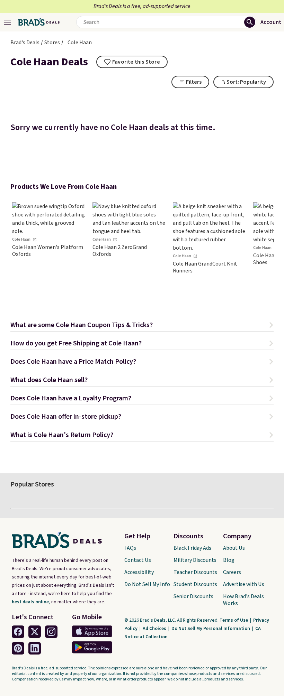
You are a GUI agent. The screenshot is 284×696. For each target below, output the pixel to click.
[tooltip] (132, 62)
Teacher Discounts (195, 572)
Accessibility (139, 572)
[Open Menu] (7, 22)
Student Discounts (195, 584)
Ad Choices (155, 628)
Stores (52, 42)
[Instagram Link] (51, 632)
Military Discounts (195, 560)
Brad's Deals (24, 42)
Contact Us (137, 560)
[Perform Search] (249, 22)
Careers (232, 572)
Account (270, 22)
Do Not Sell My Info (147, 584)
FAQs (130, 548)
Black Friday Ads (192, 548)
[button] (142, 326)
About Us (234, 548)
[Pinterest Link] (18, 648)
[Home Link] (38, 22)
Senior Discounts (193, 596)
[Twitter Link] (34, 632)
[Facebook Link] (18, 632)
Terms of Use (234, 620)
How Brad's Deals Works (243, 600)
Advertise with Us (243, 584)
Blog (228, 560)
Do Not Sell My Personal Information (211, 628)
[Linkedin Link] (34, 648)
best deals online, (31, 601)
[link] (48, 250)
